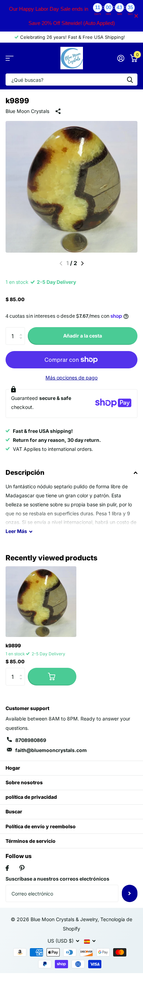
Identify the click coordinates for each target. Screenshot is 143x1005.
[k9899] (41, 601)
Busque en (129, 79)
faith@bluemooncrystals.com (51, 750)
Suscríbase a (129, 893)
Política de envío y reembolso (41, 826)
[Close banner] (136, 15)
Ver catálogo (10, 58)
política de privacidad (31, 797)
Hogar (13, 768)
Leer (16, 531)
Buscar (14, 811)
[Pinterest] (22, 868)
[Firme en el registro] (120, 58)
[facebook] (7, 868)
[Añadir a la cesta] (52, 676)
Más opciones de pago (71, 378)
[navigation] (82, 263)
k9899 (13, 645)
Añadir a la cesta (82, 336)
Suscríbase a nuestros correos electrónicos (57, 879)
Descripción (25, 473)
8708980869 (30, 740)
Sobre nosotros (24, 782)
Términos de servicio (31, 841)
